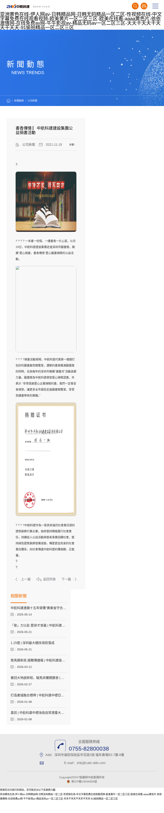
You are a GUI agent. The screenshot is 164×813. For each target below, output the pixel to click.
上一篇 (26, 579)
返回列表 (49, 579)
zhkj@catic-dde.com (91, 763)
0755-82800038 (89, 749)
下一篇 (66, 579)
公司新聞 (32, 100)
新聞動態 (19, 100)
